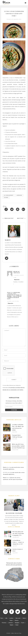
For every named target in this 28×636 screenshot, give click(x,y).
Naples (11, 625)
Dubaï (16, 625)
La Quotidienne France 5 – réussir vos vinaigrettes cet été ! (18, 542)
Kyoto (22, 622)
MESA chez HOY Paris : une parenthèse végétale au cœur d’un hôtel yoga (18, 446)
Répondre (16, 279)
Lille (6, 618)
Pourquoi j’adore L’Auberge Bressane (17, 436)
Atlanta (16, 620)
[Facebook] (11, 611)
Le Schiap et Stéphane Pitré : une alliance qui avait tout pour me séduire (17, 427)
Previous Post (9, 218)
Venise (24, 618)
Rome (11, 620)
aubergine (19, 195)
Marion (8, 240)
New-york (17, 618)
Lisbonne (10, 622)
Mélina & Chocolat (16, 272)
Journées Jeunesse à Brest (18, 550)
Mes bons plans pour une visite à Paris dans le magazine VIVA (18, 533)
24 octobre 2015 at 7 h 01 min (13, 301)
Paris (1, 618)
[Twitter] (17, 611)
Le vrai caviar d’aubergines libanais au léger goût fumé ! (14, 14)
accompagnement (9, 195)
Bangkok (17, 622)
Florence (4, 622)
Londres (11, 618)
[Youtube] (23, 611)
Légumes (6, 197)
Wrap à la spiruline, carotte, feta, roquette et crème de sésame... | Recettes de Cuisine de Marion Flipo (14, 296)
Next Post (20, 218)
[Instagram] (5, 611)
